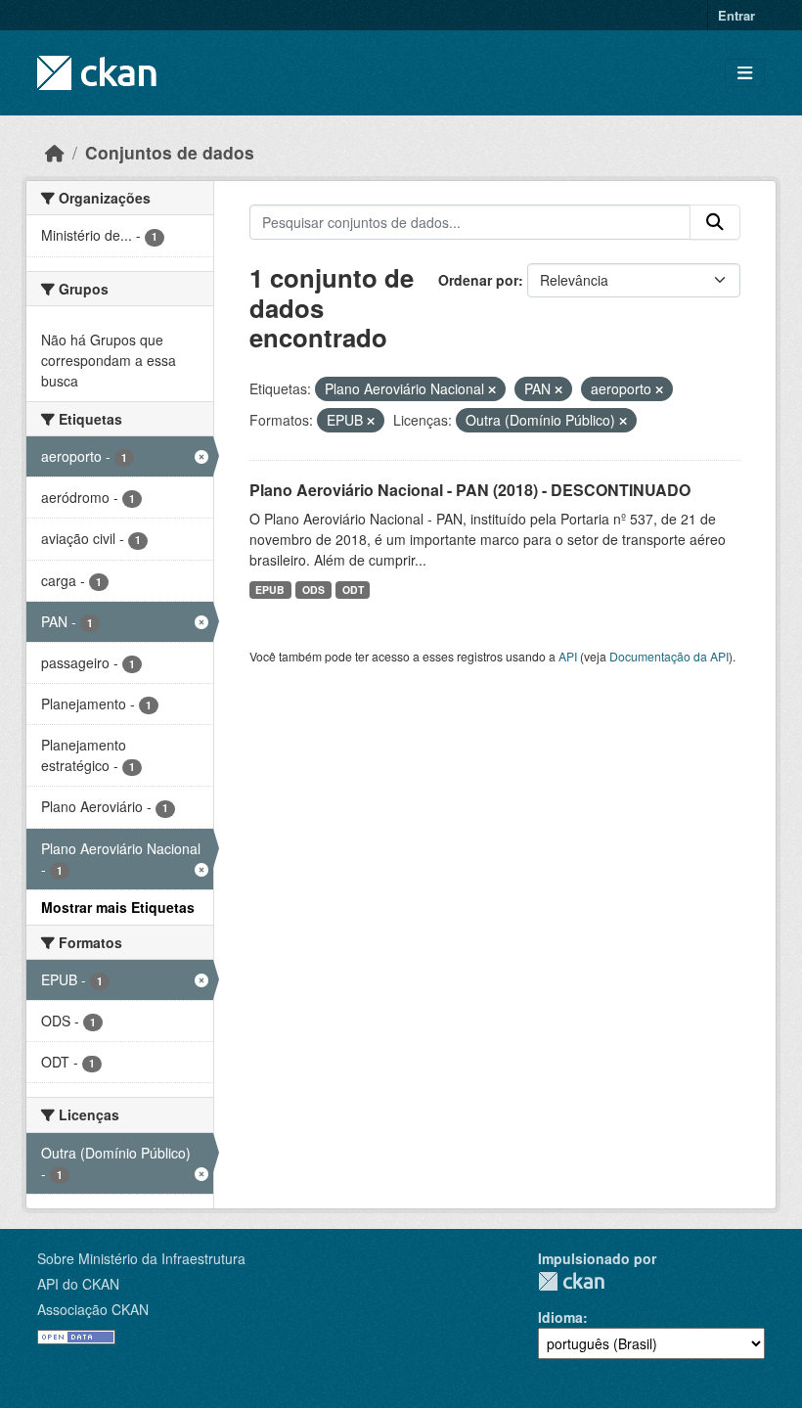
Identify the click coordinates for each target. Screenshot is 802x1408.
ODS (313, 589)
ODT (353, 589)
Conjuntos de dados (169, 152)
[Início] (55, 152)
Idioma (560, 1317)
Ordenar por (478, 280)
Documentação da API (669, 656)
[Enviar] (715, 222)
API (567, 656)
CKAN (571, 1281)
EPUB (270, 589)
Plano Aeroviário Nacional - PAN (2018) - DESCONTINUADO (470, 489)
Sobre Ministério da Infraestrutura (141, 1258)
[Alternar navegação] (745, 73)
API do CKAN (78, 1284)
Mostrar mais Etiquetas (118, 907)
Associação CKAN (93, 1309)
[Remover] (492, 389)
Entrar (736, 15)
